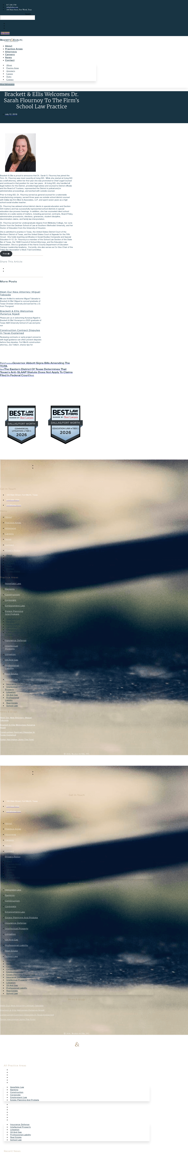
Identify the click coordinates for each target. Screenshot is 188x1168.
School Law (11, 679)
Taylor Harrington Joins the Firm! (17, 739)
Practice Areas (14, 49)
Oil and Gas (11, 660)
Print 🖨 (6, 253)
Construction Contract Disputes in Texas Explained (20, 332)
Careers (10, 54)
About (8, 46)
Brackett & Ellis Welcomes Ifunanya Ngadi (16, 312)
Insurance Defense (15, 640)
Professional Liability (12, 699)
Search (28, 14)
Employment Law (15, 605)
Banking (10, 589)
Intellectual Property (11, 688)
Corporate (10, 600)
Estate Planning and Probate (16, 633)
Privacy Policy (12, 550)
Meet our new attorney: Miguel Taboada (20, 293)
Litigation (10, 654)
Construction (12, 594)
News (8, 57)
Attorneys (11, 52)
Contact (10, 60)
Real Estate (11, 674)
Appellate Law (13, 583)
